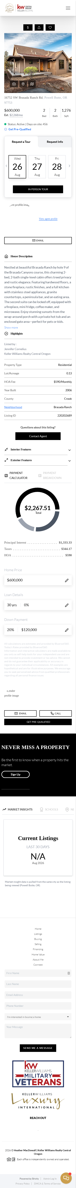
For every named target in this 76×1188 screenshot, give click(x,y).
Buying (38, 939)
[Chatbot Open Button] (66, 1178)
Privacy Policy (23, 1183)
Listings (38, 934)
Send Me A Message (38, 1048)
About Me (38, 959)
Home (38, 928)
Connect (38, 964)
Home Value (38, 954)
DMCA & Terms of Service (47, 1183)
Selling (38, 944)
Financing (38, 949)
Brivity (35, 1178)
